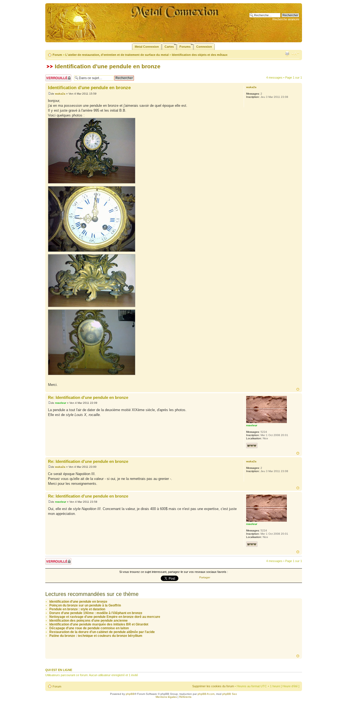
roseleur (60, 402)
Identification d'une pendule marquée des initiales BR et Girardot (98, 624)
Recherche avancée (285, 19)
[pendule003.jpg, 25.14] (91, 219)
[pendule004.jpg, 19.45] (91, 150)
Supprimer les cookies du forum (213, 686)
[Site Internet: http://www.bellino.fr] (252, 445)
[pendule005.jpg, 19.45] (91, 280)
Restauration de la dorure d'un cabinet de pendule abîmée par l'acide (102, 632)
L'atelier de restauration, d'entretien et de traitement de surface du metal (117, 54)
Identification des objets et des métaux (199, 54)
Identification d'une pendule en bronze (107, 66)
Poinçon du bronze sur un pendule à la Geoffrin (85, 605)
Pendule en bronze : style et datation (77, 609)
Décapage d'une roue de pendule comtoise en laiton (89, 628)
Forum (57, 54)
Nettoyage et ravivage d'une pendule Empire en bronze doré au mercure (104, 617)
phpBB (130, 693)
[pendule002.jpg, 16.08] (91, 342)
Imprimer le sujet (287, 53)
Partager (204, 577)
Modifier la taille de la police (295, 53)
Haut (297, 389)
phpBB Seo (229, 693)
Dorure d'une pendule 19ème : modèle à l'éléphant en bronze (95, 613)
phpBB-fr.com (206, 693)
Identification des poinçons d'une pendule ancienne (88, 620)
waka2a (60, 93)
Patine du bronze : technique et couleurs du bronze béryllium (95, 636)
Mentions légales (166, 696)
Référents (185, 696)
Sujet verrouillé (55, 76)
